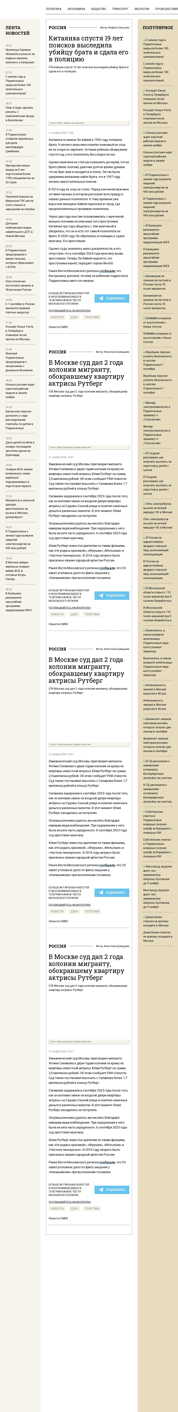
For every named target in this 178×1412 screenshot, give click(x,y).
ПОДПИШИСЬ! (115, 298)
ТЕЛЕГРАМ (92, 317)
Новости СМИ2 (58, 327)
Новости (57, 317)
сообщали (107, 271)
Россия (57, 27)
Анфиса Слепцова (118, 27)
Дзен (74, 317)
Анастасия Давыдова (116, 351)
